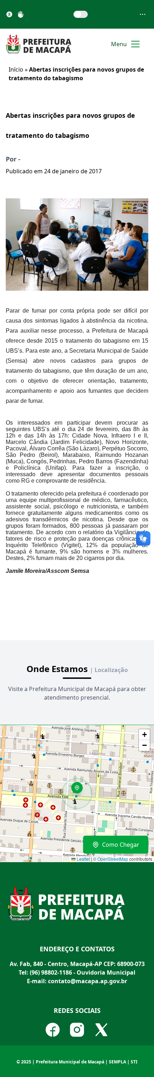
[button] (79, 790)
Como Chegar (120, 845)
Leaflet (83, 859)
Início (16, 69)
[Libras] (20, 14)
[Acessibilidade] (9, 14)
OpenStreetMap (112, 859)
